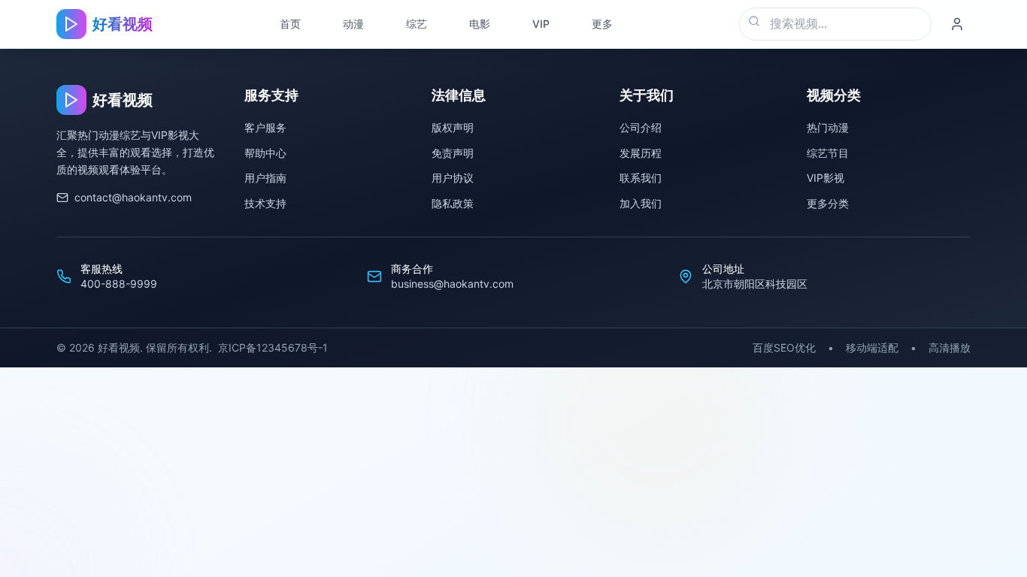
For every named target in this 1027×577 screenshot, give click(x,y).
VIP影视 (825, 177)
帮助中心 (265, 153)
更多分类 (828, 203)
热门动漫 (828, 127)
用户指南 (265, 177)
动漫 (353, 23)
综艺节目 (828, 153)
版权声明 (453, 127)
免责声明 (453, 153)
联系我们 (641, 177)
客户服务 (265, 127)
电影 (479, 23)
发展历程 (641, 153)
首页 (290, 23)
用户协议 (453, 177)
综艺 (416, 23)
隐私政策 (453, 203)
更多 (602, 23)
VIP (541, 23)
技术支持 (265, 203)
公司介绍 (641, 127)
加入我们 (641, 203)
